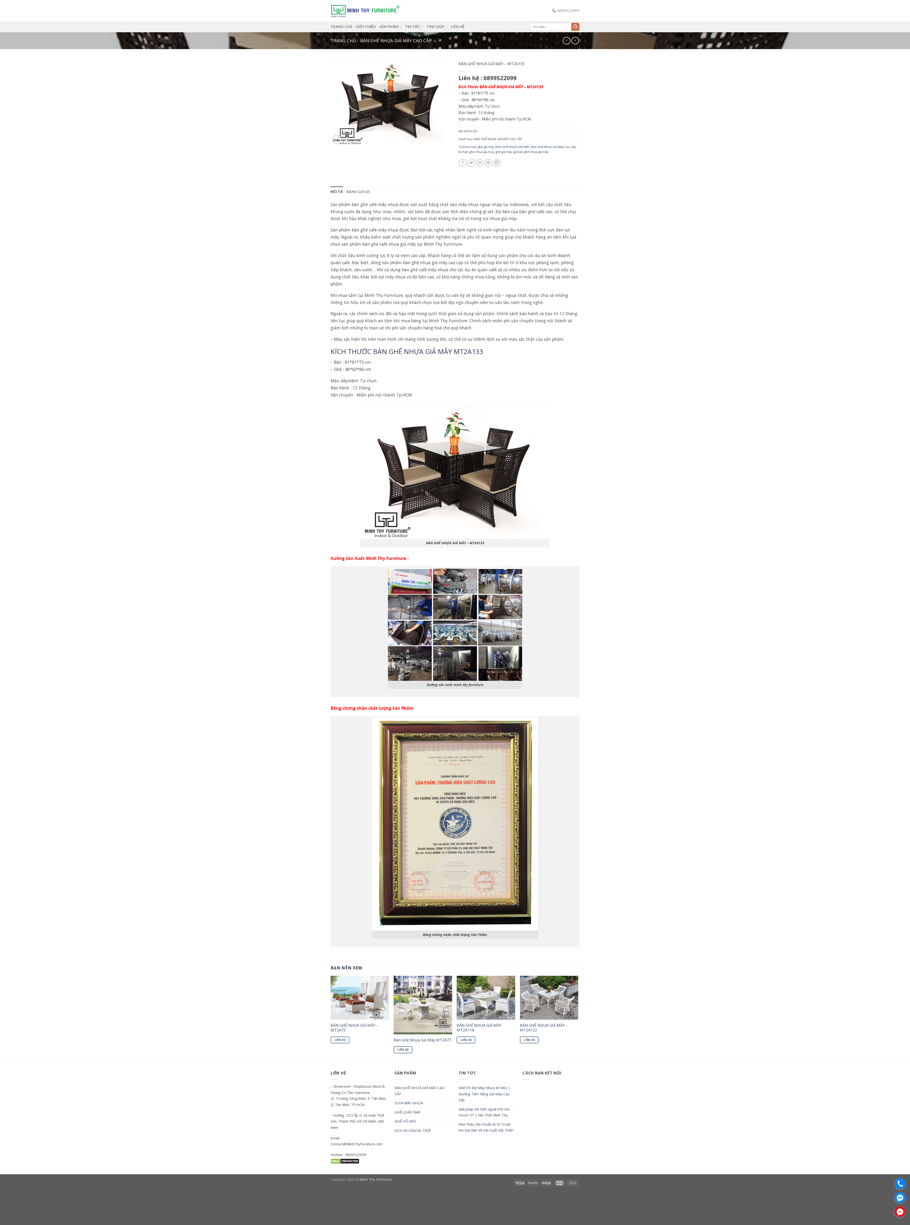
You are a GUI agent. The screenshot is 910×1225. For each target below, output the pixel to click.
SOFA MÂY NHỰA (409, 1103)
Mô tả (337, 191)
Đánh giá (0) (358, 191)
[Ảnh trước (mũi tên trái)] (4, 1216)
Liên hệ (457, 26)
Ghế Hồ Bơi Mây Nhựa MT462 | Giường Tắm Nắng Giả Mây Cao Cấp (484, 1093)
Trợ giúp (435, 26)
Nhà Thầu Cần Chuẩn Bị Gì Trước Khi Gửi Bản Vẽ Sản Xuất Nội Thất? (486, 1127)
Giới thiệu (366, 26)
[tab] (337, 191)
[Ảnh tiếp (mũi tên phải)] (17, 1216)
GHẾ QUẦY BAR (407, 1112)
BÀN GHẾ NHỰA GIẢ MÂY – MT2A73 (354, 1028)
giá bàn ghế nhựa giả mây (530, 152)
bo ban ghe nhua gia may (476, 152)
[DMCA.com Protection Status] (345, 1160)
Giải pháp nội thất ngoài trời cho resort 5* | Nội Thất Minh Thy (484, 1112)
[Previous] (330, 1018)
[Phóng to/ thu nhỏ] (17, 1197)
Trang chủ (343, 40)
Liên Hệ (340, 1040)
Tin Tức (412, 26)
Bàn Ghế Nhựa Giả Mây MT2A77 (422, 1040)
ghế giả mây (503, 152)
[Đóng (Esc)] (4, 1197)
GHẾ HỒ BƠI (405, 1121)
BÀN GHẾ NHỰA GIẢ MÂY (512, 147)
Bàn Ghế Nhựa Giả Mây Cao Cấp (553, 147)
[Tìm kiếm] (575, 27)
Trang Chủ (341, 26)
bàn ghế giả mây (482, 147)
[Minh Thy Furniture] (365, 10)
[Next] (578, 1018)
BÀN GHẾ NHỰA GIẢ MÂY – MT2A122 (544, 1028)
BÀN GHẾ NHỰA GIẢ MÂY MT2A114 (479, 1028)
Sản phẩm (388, 26)
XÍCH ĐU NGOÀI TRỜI (413, 1130)
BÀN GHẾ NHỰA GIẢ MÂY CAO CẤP (396, 40)
